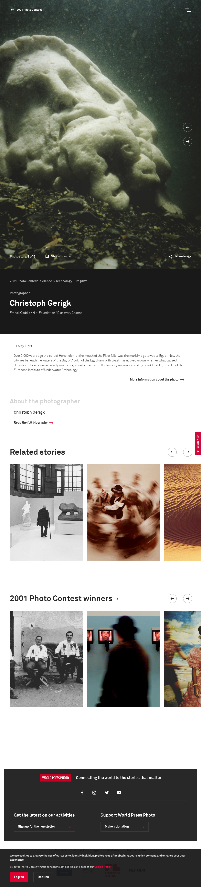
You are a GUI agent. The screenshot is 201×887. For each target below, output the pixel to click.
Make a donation (117, 826)
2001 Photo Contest (29, 9)
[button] (172, 452)
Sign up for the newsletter (36, 826)
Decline (43, 877)
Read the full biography (31, 422)
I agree (19, 877)
